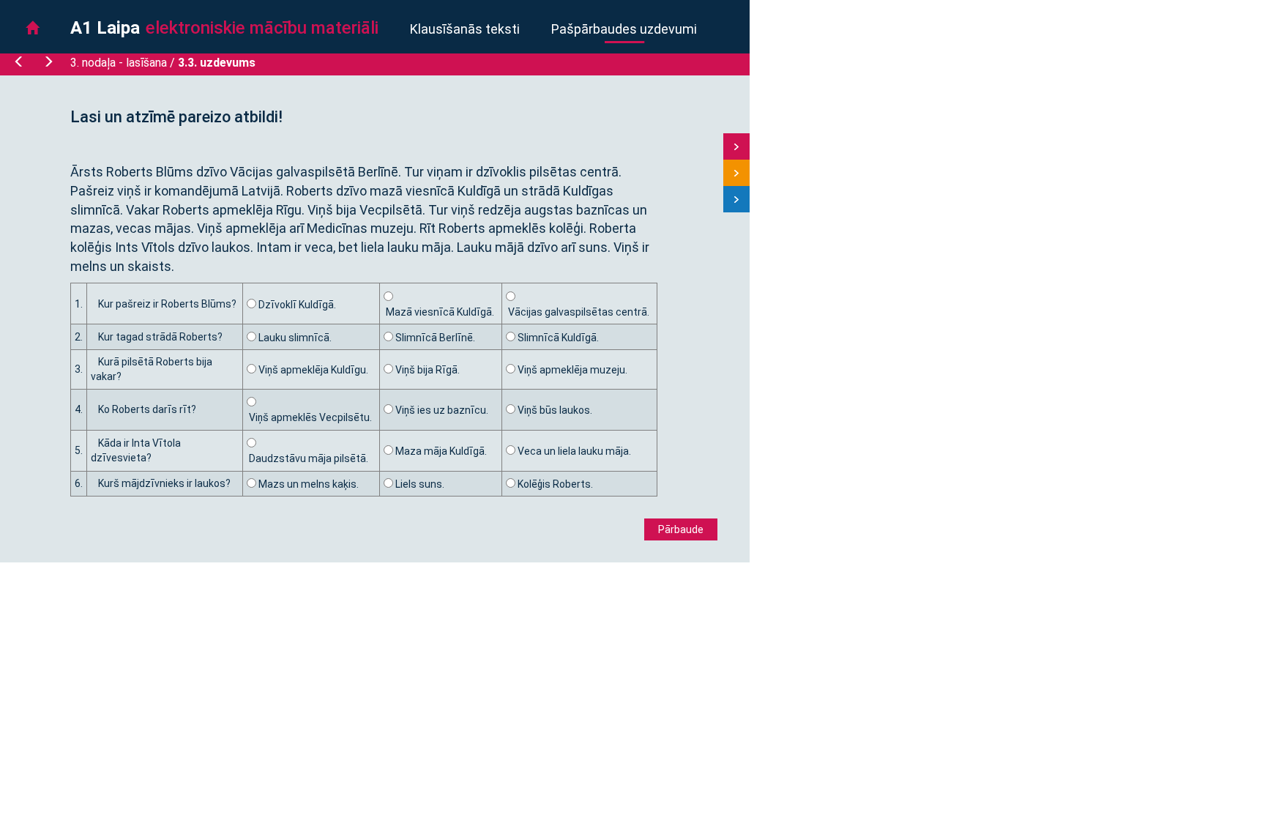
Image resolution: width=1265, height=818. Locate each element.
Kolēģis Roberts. (554, 484)
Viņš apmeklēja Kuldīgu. (312, 370)
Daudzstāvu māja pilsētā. (307, 458)
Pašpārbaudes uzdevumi (624, 29)
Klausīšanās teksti (465, 29)
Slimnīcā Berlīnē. (434, 337)
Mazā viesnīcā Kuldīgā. (439, 312)
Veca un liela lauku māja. (573, 451)
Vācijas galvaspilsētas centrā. (577, 312)
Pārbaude (681, 529)
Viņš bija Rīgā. (426, 370)
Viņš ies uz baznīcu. (440, 410)
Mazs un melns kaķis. (307, 484)
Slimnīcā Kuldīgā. (557, 337)
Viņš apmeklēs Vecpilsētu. (309, 417)
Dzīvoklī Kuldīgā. (296, 305)
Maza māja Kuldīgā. (440, 451)
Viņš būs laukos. (553, 410)
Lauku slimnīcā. (294, 337)
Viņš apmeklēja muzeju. (571, 370)
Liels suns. (418, 484)
